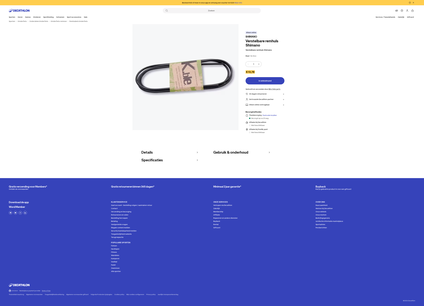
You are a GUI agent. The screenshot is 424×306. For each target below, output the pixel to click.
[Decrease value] (248, 64)
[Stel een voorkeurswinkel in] (396, 10)
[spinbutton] (253, 64)
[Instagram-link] (20, 213)
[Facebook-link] (10, 213)
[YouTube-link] (15, 213)
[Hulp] (402, 10)
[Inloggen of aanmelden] (407, 10)
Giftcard (410, 17)
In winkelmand (265, 81)
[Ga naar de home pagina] (19, 10)
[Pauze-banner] (410, 2)
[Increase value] (258, 64)
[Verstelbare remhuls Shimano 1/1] (185, 77)
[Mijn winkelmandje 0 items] (412, 10)
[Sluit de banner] (413, 2)
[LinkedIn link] (25, 213)
